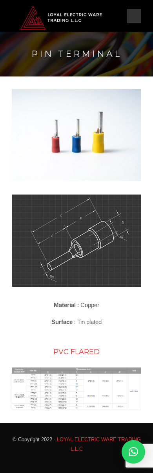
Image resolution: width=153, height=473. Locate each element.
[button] (133, 452)
